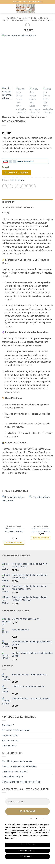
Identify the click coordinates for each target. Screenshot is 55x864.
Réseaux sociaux (10, 740)
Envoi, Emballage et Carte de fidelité (19, 766)
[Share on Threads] (19, 186)
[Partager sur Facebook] (9, 186)
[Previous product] (27, 25)
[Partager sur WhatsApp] (4, 186)
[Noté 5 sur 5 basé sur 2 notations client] (27, 129)
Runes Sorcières (42, 20)
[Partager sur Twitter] (14, 186)
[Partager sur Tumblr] (33, 186)
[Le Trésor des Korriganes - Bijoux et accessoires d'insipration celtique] (25, 8)
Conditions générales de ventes (17, 761)
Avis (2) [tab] (5, 213)
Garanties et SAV (10, 735)
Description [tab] (8, 202)
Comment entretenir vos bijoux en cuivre (21, 782)
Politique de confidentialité (14, 771)
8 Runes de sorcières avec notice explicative (41, 530)
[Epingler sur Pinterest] (28, 186)
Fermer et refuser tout (27, 851)
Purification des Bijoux (12, 777)
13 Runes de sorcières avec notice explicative (14, 530)
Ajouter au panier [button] (14, 542)
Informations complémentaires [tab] (18, 207)
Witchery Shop (28, 18)
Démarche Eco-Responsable (16, 730)
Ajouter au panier (16, 172)
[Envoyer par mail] (23, 186)
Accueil (11, 18)
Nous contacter (9, 746)
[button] (3, 8)
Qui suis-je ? (8, 725)
